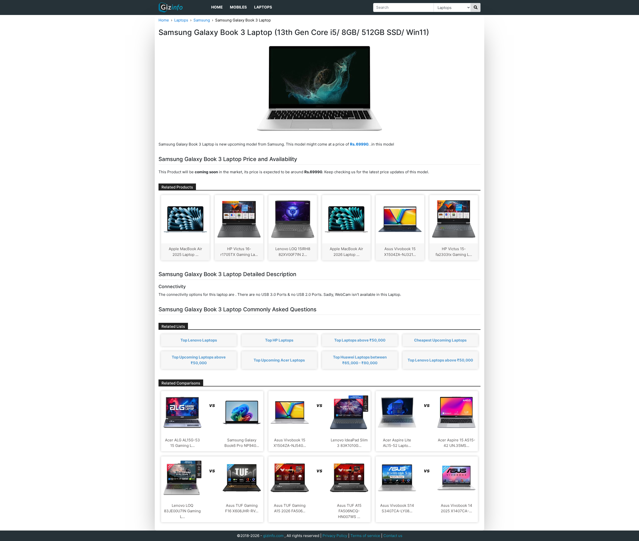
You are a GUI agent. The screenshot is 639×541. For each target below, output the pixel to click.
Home (217, 7)
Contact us (392, 535)
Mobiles (238, 7)
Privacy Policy (334, 535)
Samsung (201, 20)
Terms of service (365, 535)
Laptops (263, 7)
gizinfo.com (273, 535)
